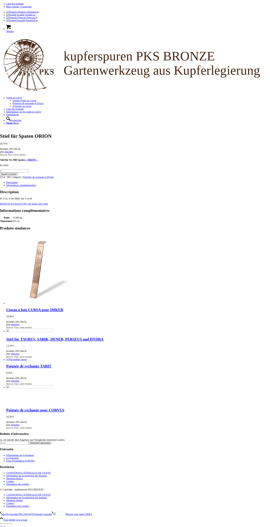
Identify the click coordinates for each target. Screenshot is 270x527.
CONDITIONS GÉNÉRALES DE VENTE (28, 473)
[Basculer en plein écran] (4, 523)
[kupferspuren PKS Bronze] (135, 92)
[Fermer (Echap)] (10, 523)
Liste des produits (15, 4)
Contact (10, 481)
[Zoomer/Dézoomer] (1, 523)
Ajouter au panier (9, 174)
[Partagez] (7, 523)
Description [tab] (12, 182)
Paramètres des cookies (17, 484)
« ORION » (31, 160)
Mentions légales (14, 478)
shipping (9, 151)
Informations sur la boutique (20, 455)
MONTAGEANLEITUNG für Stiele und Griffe (24, 204)
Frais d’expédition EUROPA (20, 461)
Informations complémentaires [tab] (21, 185)
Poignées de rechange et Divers (38, 177)
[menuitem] (138, 4)
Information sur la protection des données (26, 475)
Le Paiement (12, 458)
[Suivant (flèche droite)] (4, 526)
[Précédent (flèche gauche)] (1, 526)
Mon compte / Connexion (19, 6)
